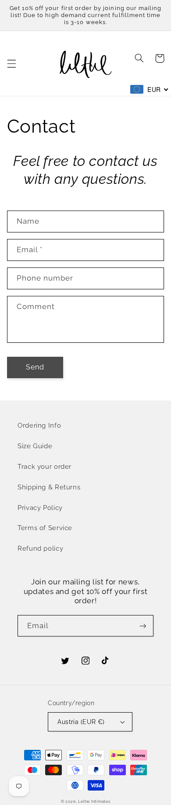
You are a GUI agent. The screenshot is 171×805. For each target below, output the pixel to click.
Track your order (44, 466)
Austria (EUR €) (80, 721)
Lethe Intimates (94, 801)
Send (35, 367)
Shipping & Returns (49, 487)
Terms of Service (45, 527)
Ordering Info (39, 425)
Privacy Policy (40, 507)
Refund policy (40, 548)
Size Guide (35, 446)
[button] (11, 63)
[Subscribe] (143, 625)
